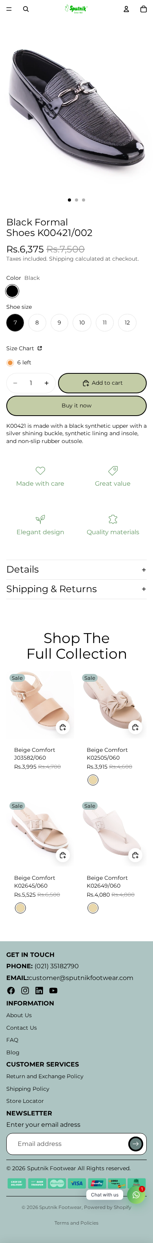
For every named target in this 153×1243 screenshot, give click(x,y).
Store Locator (25, 1100)
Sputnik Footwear (60, 1207)
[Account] (126, 9)
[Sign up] (135, 1144)
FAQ (12, 1039)
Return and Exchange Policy (45, 1076)
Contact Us (21, 1027)
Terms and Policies (76, 1223)
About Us (19, 1015)
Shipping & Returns (51, 588)
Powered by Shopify (107, 1207)
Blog (13, 1052)
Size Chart (21, 348)
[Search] (26, 9)
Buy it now (76, 405)
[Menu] (9, 9)
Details (22, 569)
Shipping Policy (27, 1088)
